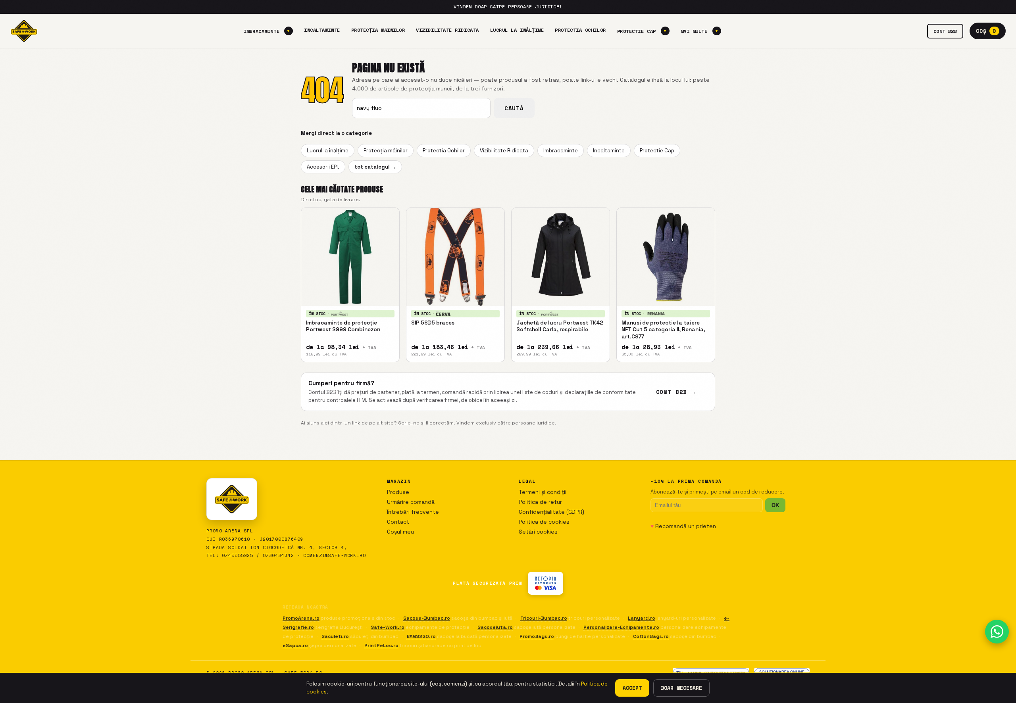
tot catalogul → (375, 166)
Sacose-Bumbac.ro (426, 618)
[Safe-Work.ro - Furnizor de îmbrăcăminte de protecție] (24, 30)
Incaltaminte (322, 30)
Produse (398, 492)
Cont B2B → (676, 392)
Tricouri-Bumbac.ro (543, 618)
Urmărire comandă (411, 501)
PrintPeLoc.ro (381, 645)
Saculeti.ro (335, 636)
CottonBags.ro (651, 636)
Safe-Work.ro (387, 627)
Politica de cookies (544, 521)
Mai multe (699, 30)
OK (775, 505)
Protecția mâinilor (378, 30)
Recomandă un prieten (683, 526)
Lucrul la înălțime (517, 30)
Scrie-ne (408, 423)
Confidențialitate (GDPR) (551, 511)
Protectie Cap (641, 30)
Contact (398, 521)
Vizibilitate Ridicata (447, 30)
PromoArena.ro (301, 618)
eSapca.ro (295, 645)
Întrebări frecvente (413, 511)
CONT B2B (945, 30)
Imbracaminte (267, 30)
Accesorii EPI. (323, 166)
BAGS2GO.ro (421, 636)
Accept (632, 688)
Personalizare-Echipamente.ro (621, 627)
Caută (514, 108)
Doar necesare (681, 688)
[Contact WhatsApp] (997, 631)
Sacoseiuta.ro (495, 627)
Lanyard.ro (641, 618)
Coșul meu (400, 531)
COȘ (986, 31)
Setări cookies (538, 531)
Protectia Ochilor (580, 30)
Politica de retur (540, 501)
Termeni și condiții (542, 492)
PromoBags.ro (537, 636)
